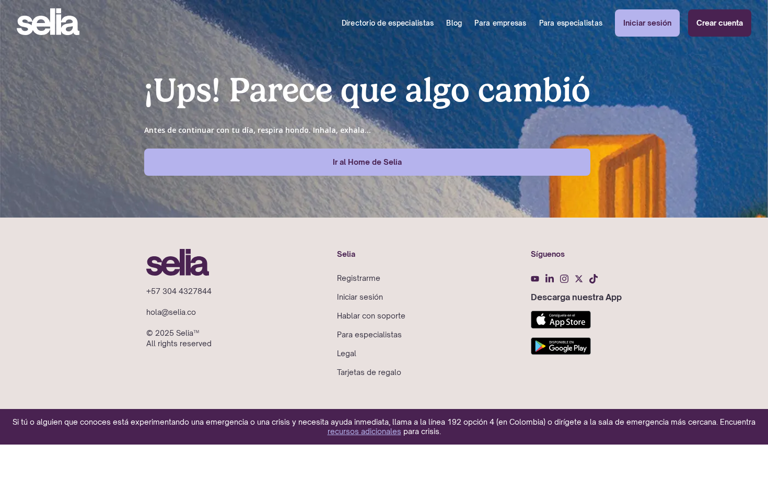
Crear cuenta (719, 22)
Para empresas (500, 23)
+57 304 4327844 (179, 291)
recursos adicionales (364, 431)
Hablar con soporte (371, 315)
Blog (454, 23)
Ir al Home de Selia (367, 161)
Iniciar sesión (647, 22)
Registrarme (358, 278)
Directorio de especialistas (388, 23)
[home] (48, 23)
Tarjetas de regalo (369, 372)
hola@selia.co (171, 312)
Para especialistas (571, 23)
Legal (346, 353)
